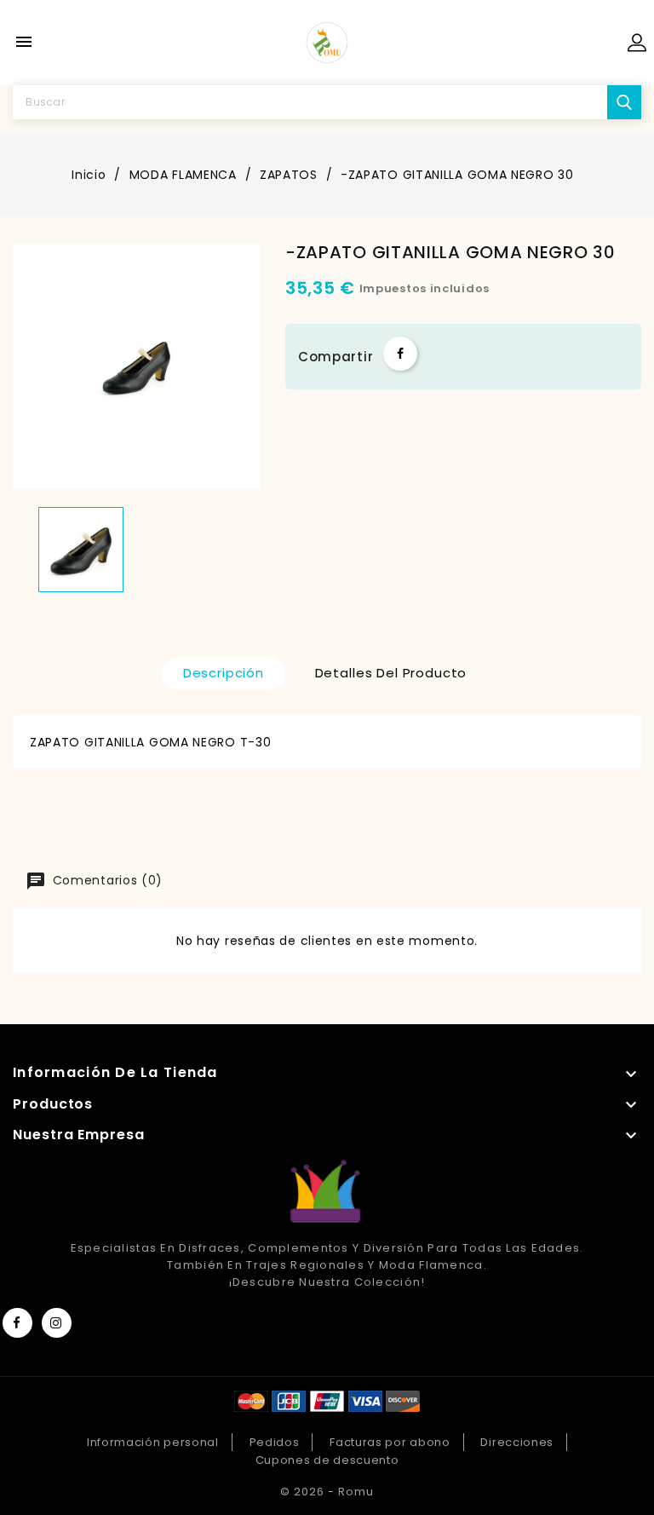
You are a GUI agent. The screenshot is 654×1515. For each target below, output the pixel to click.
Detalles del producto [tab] (391, 673)
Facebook (17, 1323)
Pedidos (275, 1442)
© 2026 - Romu (327, 1491)
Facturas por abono (390, 1442)
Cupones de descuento (327, 1460)
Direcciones (517, 1442)
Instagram (57, 1323)
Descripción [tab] (223, 673)
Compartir (400, 354)
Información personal (153, 1442)
